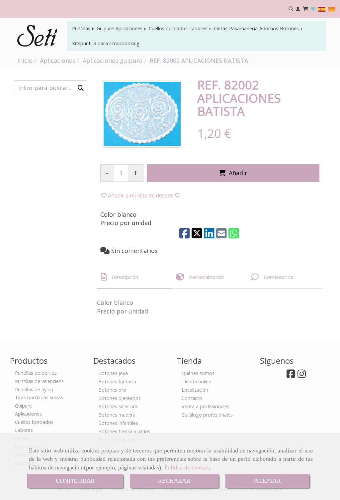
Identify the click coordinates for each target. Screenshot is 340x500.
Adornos (268, 28)
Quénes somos (198, 373)
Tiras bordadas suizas (39, 397)
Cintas (220, 28)
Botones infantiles (118, 423)
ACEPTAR (267, 480)
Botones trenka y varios (124, 431)
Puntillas (82, 28)
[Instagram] (302, 375)
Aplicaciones (130, 28)
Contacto (192, 398)
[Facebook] (291, 375)
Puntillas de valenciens (39, 381)
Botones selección (118, 406)
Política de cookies (187, 467)
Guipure (105, 28)
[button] (298, 9)
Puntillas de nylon (34, 389)
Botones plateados (119, 398)
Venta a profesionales (205, 406)
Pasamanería (243, 28)
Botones (290, 28)
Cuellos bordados (168, 28)
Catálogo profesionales (207, 415)
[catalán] (331, 9)
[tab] (134, 277)
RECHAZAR (174, 480)
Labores (199, 28)
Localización (195, 390)
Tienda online (196, 381)
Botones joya (113, 373)
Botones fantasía (117, 381)
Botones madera (116, 415)
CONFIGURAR (75, 480)
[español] (321, 9)
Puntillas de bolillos (36, 373)
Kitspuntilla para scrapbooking (105, 43)
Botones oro (112, 390)
